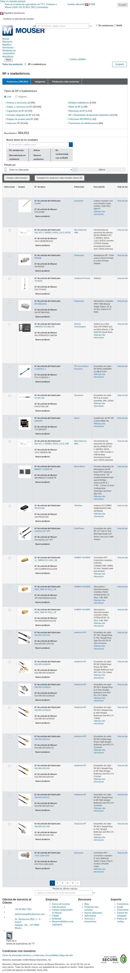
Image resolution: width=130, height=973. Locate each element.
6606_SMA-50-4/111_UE (45, 612)
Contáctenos (123, 904)
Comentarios (42, 7)
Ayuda (120, 907)
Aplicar (102, 169)
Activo (37, 150)
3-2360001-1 (40, 369)
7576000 (38, 281)
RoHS (119, 25)
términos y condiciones (33, 955)
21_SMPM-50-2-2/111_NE (46, 560)
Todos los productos (12, 64)
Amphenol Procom (82, 278)
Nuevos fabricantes (93, 913)
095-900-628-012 (42, 739)
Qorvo (76, 418)
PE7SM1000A (41, 304)
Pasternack (79, 255)
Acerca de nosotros (61, 904)
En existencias (105, 25)
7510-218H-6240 (42, 856)
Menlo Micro (79, 466)
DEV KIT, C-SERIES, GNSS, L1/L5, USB (52, 444)
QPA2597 (39, 421)
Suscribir (94, 892)
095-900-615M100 (43, 687)
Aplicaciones (90, 915)
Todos (34, 26)
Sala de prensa (59, 907)
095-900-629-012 (42, 797)
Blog (86, 904)
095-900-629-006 (42, 768)
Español (122, 5)
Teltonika (78, 505)
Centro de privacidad (11, 955)
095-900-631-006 (42, 826)
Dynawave (78, 201)
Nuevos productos (39, 157)
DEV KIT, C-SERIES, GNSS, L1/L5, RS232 (53, 233)
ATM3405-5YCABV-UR (44, 327)
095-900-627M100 (43, 710)
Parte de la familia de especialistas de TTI (24, 4)
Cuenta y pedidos (78, 59)
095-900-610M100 (43, 664)
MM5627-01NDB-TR (43, 469)
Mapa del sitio (66, 955)
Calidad (55, 915)
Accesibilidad (52, 955)
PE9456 (38, 258)
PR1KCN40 (40, 508)
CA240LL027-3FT (42, 531)
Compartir (119, 64)
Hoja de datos (123, 201)
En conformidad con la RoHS (62, 154)
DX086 (38, 203)
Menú (8, 60)
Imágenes (22, 97)
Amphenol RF (80, 632)
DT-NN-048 (39, 398)
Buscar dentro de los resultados (22, 140)
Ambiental (56, 918)
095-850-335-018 (42, 635)
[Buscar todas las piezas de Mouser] (90, 26)
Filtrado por (10, 165)
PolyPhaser (79, 528)
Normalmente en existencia (17, 157)
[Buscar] (71, 144)
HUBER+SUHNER (82, 557)
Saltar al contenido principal (12, 1)
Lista (9, 97)
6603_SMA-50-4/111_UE (45, 589)
